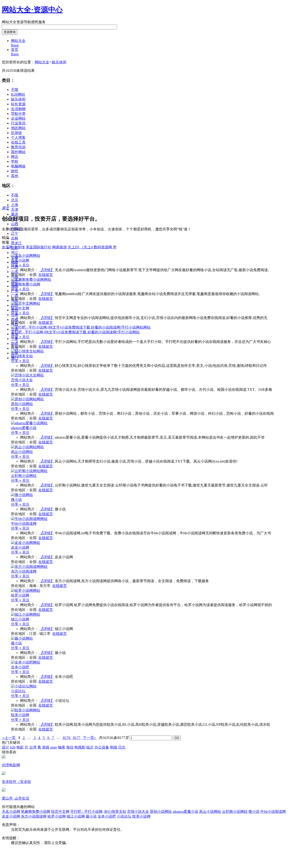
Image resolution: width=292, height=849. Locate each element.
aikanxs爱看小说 (185, 811)
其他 (14, 176)
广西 (14, 296)
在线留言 (45, 275)
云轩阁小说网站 (235, 811)
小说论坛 (124, 816)
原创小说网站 (161, 811)
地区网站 (18, 128)
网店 (14, 157)
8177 (76, 738)
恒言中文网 (60, 811)
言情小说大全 (138, 811)
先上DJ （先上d (80, 247)
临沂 (90, 747)
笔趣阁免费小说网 (35, 811)
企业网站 (18, 118)
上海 (14, 205)
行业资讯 (18, 123)
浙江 (14, 253)
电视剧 (79, 747)
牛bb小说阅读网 (273, 811)
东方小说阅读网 (34, 816)
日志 (121, 747)
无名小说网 (11, 811)
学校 (14, 161)
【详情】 (46, 270)
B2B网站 (18, 94)
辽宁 (14, 233)
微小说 (253, 811)
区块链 (16, 133)
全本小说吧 (107, 816)
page (53, 747)
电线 (113, 747)
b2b (13, 747)
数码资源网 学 (105, 247)
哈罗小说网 (56, 816)
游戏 (45, 747)
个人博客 (18, 137)
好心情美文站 (115, 811)
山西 (14, 224)
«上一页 (9, 738)
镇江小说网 (76, 816)
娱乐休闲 (59, 62)
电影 (20, 747)
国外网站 (18, 152)
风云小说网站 (210, 811)
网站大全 (42, 62)
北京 (14, 200)
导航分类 (18, 114)
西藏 (14, 320)
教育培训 (18, 147)
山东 (14, 272)
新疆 (14, 343)
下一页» (89, 738)
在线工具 (18, 142)
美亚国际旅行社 (38, 247)
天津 (14, 209)
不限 (14, 90)
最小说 (91, 816)
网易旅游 (59, 247)
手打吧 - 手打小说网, (86, 811)
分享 (15, 265)
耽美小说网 (141, 816)
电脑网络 (18, 166)
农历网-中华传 (13, 247)
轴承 (61, 747)
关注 (24, 265)
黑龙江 (16, 243)
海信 (69, 747)
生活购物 (18, 109)
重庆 (14, 214)
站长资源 (18, 104)
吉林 (14, 238)
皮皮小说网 (11, 816)
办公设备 (101, 747)
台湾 (32, 747)
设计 (5, 747)
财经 (14, 171)
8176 (66, 738)
